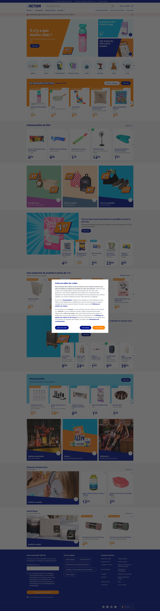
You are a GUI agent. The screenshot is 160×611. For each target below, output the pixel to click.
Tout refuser (85, 327)
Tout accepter (99, 327)
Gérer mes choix (62, 327)
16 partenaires (67, 300)
